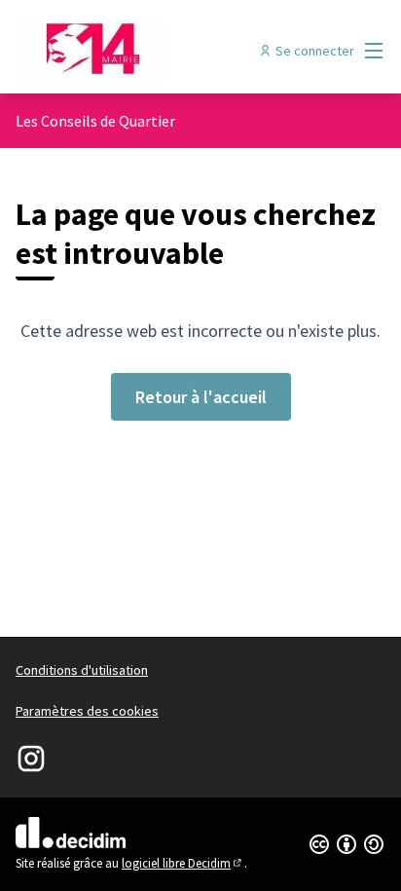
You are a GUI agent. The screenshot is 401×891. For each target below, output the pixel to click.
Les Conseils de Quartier (95, 120)
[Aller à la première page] (152, 50)
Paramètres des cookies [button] (87, 711)
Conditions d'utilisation (82, 670)
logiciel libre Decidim (183, 863)
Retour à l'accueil (201, 397)
